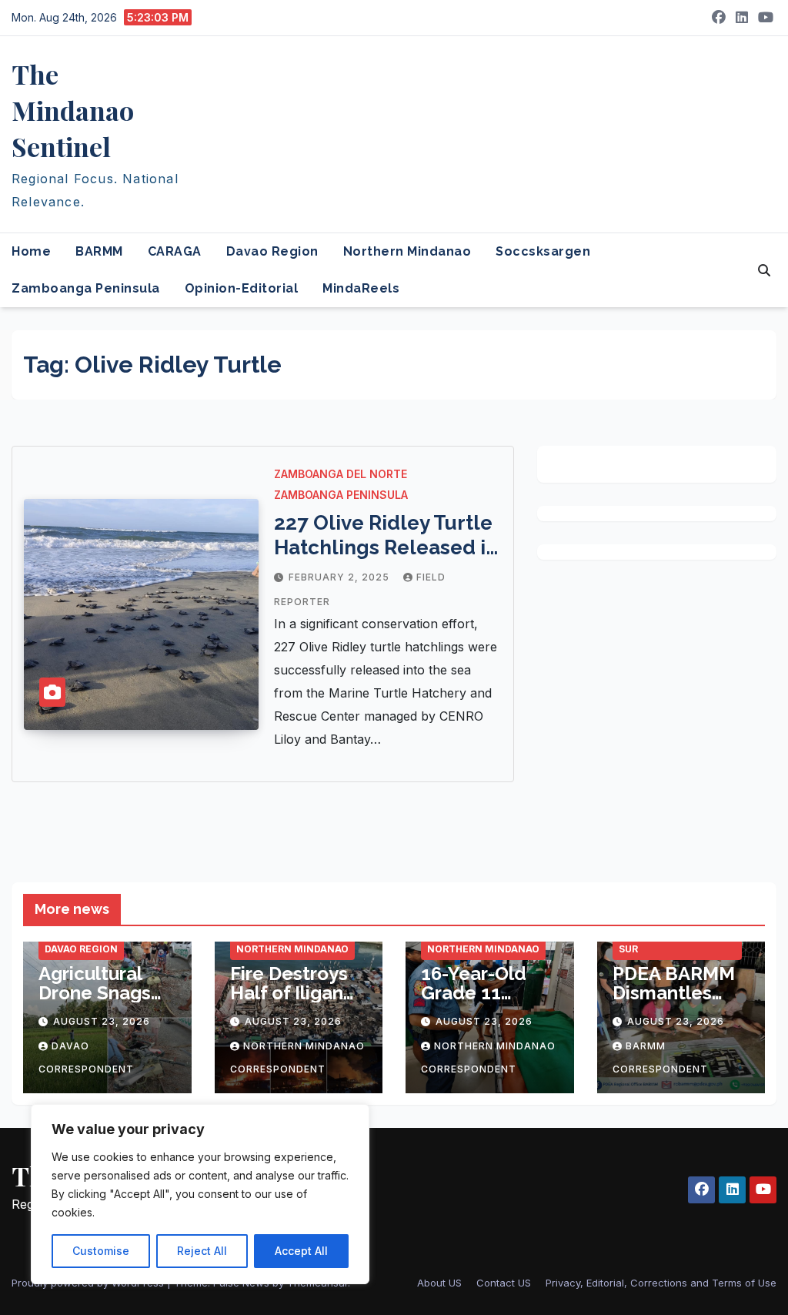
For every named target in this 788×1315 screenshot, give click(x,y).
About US (439, 1283)
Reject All (202, 1250)
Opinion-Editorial (242, 288)
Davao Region (272, 251)
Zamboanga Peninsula (86, 288)
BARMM (99, 251)
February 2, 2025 (340, 577)
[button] (764, 270)
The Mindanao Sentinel (73, 110)
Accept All (301, 1250)
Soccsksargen (543, 251)
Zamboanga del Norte (340, 473)
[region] (200, 1194)
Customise (100, 1250)
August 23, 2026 (101, 1021)
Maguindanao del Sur (667, 941)
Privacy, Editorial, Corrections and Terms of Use (661, 1283)
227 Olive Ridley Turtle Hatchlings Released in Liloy (386, 547)
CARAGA (175, 251)
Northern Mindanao (407, 251)
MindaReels (360, 288)
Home (31, 251)
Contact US (503, 1283)
